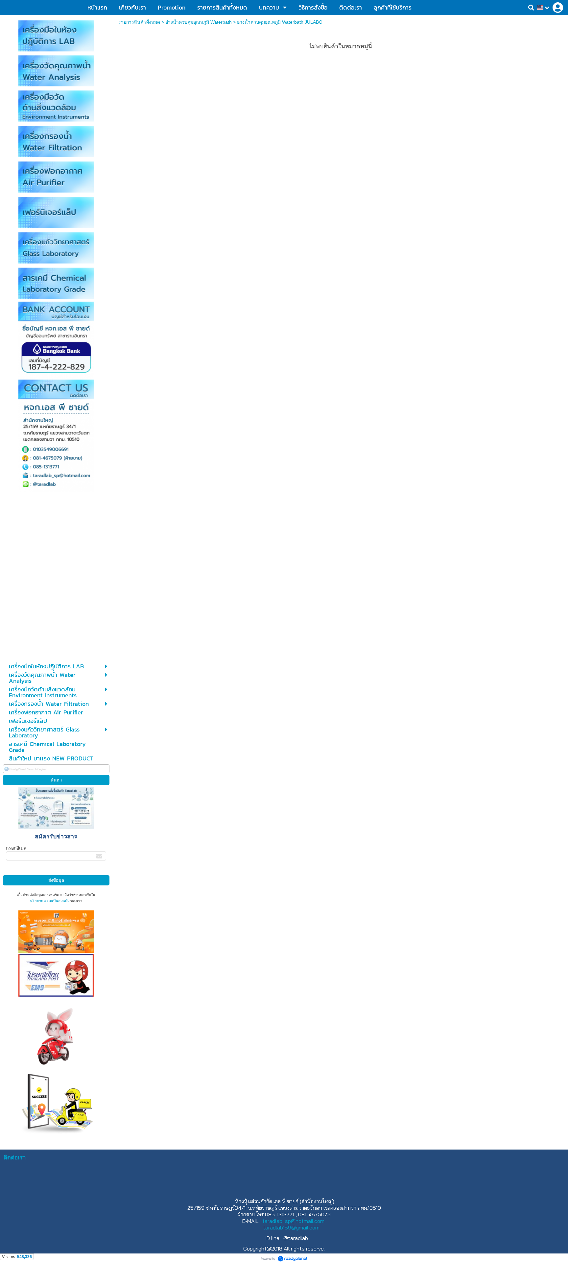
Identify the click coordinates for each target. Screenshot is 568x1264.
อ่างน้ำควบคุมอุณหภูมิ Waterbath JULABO (279, 22)
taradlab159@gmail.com (291, 1227)
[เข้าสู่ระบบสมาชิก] (558, 7)
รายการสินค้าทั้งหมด (139, 22)
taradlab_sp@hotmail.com (293, 1221)
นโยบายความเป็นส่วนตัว (49, 901)
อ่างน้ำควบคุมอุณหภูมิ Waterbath (198, 22)
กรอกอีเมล (16, 848)
